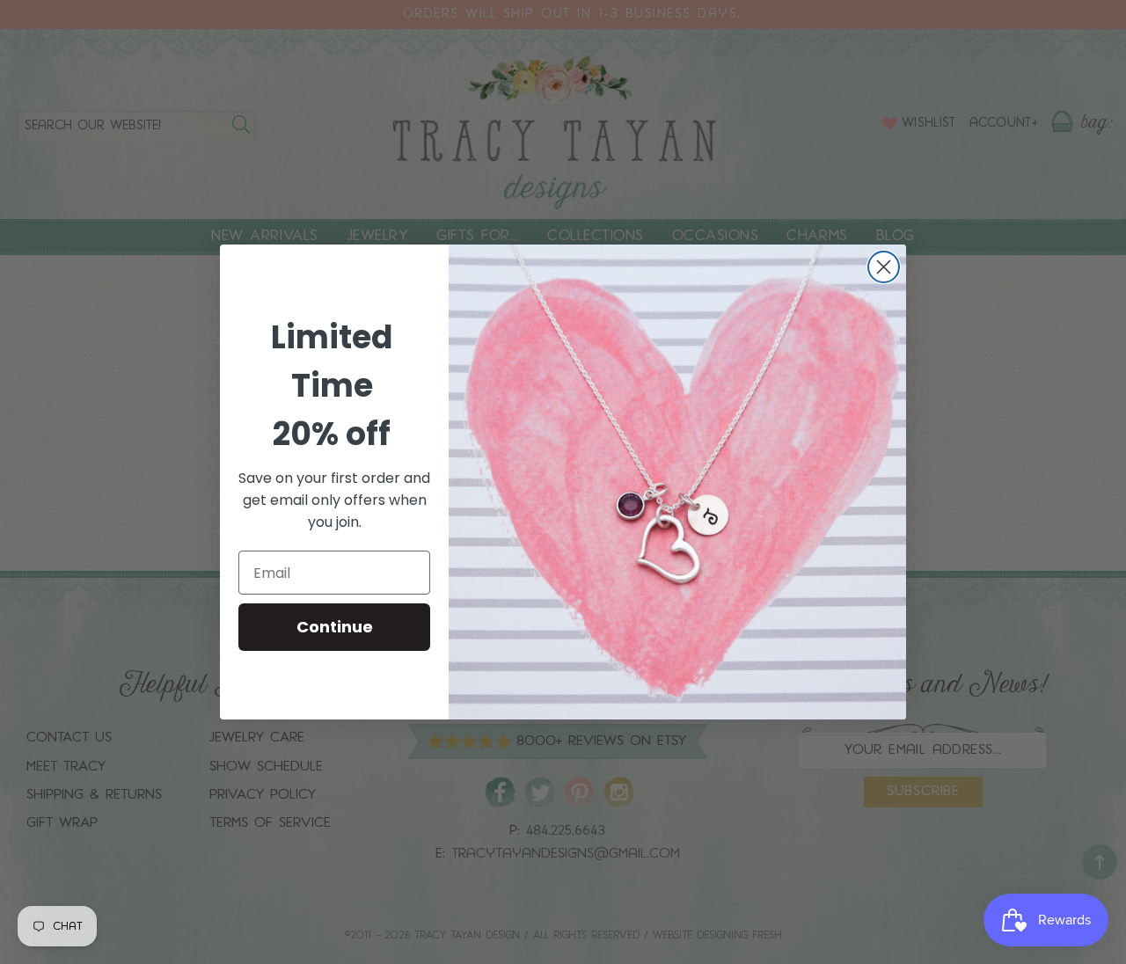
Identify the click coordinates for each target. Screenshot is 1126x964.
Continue (334, 627)
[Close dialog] (883, 267)
